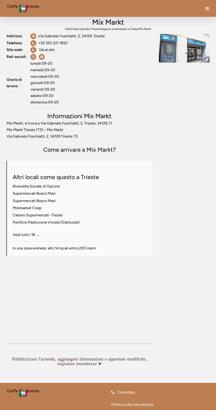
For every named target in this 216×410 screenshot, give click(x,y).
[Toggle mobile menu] (207, 8)
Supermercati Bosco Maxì (34, 193)
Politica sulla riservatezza (132, 404)
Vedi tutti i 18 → (26, 234)
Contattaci (125, 392)
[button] (79, 361)
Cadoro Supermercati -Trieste (38, 215)
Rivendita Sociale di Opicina (36, 186)
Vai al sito (46, 49)
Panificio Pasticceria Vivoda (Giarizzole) (46, 222)
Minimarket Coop (27, 208)
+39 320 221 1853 (53, 43)
